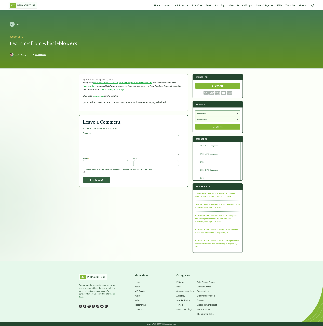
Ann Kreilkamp (20, 55)
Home (137, 282)
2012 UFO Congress (209, 170)
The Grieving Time (205, 314)
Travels (179, 305)
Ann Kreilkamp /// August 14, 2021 (215, 233)
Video (137, 300)
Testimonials (140, 305)
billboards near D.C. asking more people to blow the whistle (122, 82)
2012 (202, 162)
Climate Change (204, 287)
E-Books (180, 282)
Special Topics (183, 300)
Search (219, 127)
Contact (138, 309)
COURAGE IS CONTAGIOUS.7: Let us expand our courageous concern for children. (216, 217)
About (137, 287)
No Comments (40, 55)
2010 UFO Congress (209, 146)
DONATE (219, 86)
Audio (137, 296)
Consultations (203, 291)
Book (178, 287)
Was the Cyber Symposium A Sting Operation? (215, 204)
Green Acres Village (185, 291)
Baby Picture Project (206, 282)
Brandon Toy (89, 86)
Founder (200, 300)
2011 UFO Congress (209, 154)
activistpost (98, 96)
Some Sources (203, 309)
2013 (202, 178)
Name (86, 159)
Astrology (180, 296)
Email (136, 159)
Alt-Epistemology (184, 309)
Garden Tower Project (207, 305)
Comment (87, 133)
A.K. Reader (140, 291)
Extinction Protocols (206, 296)
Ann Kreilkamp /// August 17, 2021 (216, 196)
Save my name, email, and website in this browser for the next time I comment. (119, 169)
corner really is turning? (112, 89)
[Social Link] (80, 306)
